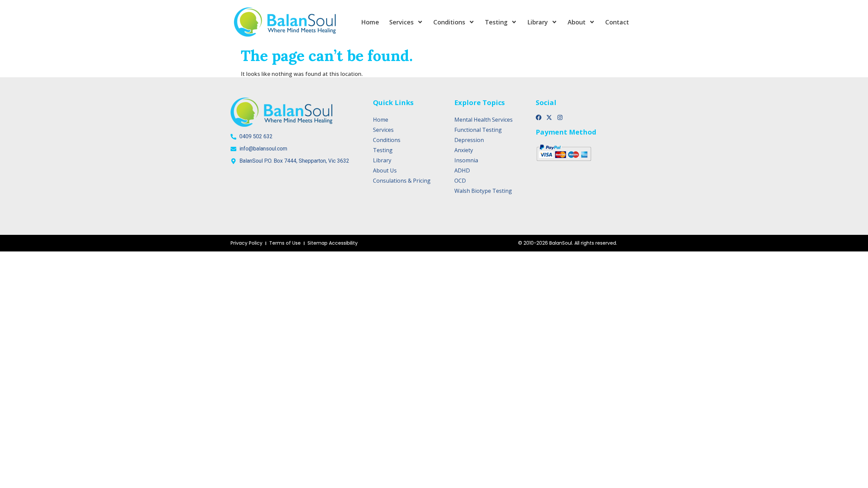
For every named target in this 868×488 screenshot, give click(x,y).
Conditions (449, 22)
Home (370, 22)
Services (401, 22)
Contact (617, 22)
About (577, 22)
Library (537, 22)
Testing (496, 22)
